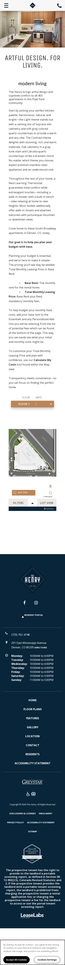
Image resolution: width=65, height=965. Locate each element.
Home (32, 700)
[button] (27, 604)
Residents (33, 754)
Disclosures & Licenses (23, 813)
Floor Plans (33, 709)
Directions (40, 647)
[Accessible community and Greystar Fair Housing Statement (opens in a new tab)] (28, 794)
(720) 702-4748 (59, 5)
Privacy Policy (15, 822)
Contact (32, 745)
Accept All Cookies (16, 959)
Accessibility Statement (32, 763)
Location (32, 736)
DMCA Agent (45, 813)
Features (32, 718)
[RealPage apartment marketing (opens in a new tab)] (32, 916)
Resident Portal (33, 615)
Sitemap (32, 831)
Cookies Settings (47, 959)
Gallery (32, 727)
